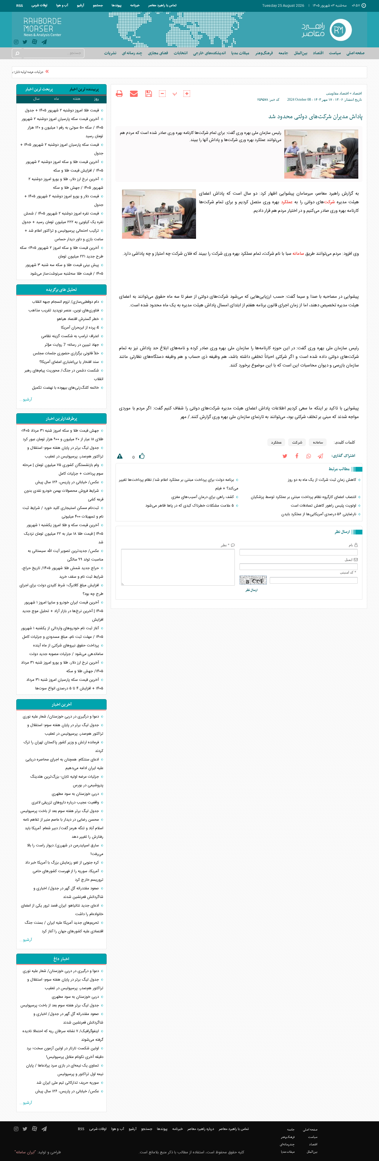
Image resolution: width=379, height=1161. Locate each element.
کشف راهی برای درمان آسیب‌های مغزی (203, 497)
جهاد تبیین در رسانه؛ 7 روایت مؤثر (72, 345)
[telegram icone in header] (44, 43)
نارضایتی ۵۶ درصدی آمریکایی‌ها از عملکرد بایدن (319, 514)
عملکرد (287, 202)
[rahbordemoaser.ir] (330, 29)
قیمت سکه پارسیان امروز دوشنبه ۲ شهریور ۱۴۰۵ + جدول (61, 149)
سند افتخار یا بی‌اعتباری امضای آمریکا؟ (69, 362)
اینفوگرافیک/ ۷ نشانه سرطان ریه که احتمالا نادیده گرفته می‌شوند (63, 1035)
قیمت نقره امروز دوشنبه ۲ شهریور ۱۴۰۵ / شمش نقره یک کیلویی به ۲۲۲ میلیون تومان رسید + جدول (62, 217)
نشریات (110, 53)
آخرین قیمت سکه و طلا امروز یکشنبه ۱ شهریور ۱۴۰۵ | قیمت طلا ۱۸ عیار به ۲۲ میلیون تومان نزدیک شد (63, 534)
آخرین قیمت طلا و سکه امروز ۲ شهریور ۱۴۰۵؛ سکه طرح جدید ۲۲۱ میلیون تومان (61, 252)
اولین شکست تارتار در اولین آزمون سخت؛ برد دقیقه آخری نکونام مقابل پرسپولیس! (65, 1052)
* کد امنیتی (348, 572)
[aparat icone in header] (34, 43)
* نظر (225, 545)
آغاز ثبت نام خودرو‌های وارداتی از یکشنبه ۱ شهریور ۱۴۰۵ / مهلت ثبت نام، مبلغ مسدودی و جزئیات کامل (62, 632)
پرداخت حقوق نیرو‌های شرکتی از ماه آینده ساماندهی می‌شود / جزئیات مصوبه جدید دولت (66, 649)
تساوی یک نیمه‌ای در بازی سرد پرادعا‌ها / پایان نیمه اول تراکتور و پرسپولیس (64, 1069)
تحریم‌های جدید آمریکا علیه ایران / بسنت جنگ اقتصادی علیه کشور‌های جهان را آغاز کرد (64, 927)
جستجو (98, 5)
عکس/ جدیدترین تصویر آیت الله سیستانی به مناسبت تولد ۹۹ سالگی (65, 555)
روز (96, 99)
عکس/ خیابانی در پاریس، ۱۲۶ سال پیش (67, 482)
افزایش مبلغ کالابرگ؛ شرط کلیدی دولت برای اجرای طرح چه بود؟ (61, 589)
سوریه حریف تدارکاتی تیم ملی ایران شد (68, 1083)
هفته (77, 99)
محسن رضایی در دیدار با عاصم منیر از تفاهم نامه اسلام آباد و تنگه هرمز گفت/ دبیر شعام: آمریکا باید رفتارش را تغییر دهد (63, 828)
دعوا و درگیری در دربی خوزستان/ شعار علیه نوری (61, 716)
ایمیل (348, 560)
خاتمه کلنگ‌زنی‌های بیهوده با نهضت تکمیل (66, 388)
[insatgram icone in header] (16, 43)
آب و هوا (62, 5)
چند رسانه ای (132, 53)
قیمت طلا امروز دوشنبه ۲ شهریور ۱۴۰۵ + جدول (62, 110)
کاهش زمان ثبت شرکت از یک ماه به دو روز (322, 480)
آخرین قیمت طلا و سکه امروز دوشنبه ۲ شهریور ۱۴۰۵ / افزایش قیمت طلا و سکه (64, 166)
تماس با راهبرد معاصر (162, 5)
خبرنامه (134, 5)
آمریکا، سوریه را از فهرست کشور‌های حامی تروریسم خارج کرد (68, 875)
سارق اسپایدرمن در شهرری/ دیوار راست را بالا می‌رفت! (65, 849)
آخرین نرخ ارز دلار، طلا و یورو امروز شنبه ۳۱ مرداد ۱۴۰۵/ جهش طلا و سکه (62, 667)
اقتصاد (357, 93)
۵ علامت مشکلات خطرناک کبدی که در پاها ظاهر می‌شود (190, 505)
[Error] (119, 457)
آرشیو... (26, 399)
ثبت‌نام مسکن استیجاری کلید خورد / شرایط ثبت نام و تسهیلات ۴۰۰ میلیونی (63, 512)
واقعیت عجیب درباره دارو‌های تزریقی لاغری (66, 802)
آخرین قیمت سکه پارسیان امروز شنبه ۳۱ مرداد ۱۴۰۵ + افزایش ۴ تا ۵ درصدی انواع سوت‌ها (64, 684)
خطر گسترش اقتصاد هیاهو (78, 319)
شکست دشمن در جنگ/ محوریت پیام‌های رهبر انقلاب (64, 374)
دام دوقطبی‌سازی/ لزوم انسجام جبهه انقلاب (66, 302)
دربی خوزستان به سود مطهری (76, 794)
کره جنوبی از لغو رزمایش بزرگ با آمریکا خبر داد (62, 862)
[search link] (17, 53)
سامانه (298, 253)
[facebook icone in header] (297, 456)
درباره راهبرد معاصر (200, 1129)
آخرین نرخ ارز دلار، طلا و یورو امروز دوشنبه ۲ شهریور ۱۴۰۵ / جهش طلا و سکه (65, 183)
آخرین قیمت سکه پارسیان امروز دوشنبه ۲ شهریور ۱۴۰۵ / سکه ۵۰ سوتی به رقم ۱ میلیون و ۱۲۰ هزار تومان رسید (62, 128)
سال (36, 99)
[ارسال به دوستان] (134, 93)
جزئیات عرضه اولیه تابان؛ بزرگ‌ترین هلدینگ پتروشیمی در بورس (66, 781)
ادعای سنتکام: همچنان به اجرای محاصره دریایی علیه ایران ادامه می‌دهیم (64, 763)
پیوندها (116, 5)
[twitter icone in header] (25, 43)
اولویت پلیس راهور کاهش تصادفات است (324, 505)
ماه (56, 99)
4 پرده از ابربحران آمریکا (80, 327)
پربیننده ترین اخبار (84, 89)
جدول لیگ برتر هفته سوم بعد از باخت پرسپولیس (60, 811)
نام (351, 545)
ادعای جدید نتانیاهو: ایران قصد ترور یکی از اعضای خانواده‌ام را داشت (62, 909)
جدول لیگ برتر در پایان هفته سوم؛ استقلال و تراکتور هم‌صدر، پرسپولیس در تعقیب (65, 452)
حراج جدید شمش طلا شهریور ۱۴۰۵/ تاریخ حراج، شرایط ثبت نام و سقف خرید (62, 572)
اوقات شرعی (39, 5)
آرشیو (80, 5)
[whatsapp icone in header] (308, 456)
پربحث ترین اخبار (39, 89)
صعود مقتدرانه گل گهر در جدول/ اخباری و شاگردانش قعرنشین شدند (68, 892)
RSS (19, 5)
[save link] (148, 93)
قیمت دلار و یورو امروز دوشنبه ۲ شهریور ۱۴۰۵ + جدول (63, 200)
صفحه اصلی (355, 53)
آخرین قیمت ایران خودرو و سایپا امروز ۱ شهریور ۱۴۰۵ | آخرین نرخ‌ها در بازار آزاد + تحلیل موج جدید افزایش (62, 611)
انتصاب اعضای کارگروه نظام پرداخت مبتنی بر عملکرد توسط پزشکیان (304, 497)
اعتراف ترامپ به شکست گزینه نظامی (70, 336)
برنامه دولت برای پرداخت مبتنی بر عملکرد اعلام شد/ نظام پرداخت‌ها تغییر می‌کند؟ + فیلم (178, 484)
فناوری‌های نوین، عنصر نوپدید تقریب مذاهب (64, 310)
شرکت (329, 202)
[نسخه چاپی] (119, 94)
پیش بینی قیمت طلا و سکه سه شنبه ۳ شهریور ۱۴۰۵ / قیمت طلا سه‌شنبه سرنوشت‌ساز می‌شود (64, 269)
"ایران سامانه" (25, 1152)
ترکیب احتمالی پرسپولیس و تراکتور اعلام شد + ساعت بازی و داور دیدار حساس (64, 235)
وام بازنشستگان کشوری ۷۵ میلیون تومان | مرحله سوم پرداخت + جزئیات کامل (63, 469)
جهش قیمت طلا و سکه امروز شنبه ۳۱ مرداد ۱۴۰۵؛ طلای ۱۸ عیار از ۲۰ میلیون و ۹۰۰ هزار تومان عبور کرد (62, 435)
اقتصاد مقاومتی (337, 93)
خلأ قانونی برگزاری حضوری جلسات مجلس (66, 353)
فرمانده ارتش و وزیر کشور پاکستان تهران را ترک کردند (63, 746)
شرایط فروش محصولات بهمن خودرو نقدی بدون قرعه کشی (63, 495)
